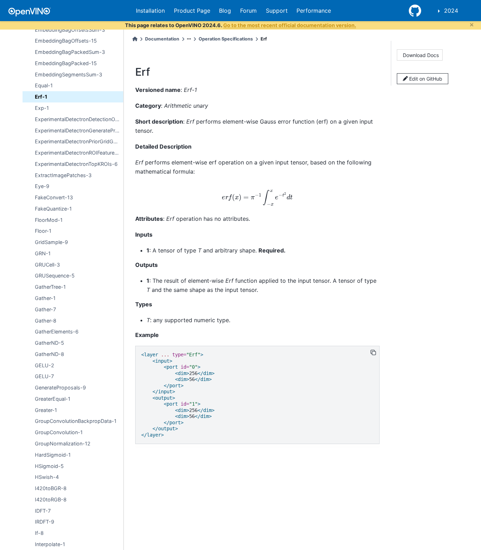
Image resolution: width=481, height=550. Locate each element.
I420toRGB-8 (51, 499)
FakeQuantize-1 (53, 209)
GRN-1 (43, 253)
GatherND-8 (49, 354)
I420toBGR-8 (51, 488)
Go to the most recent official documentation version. (289, 25)
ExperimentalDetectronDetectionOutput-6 (79, 119)
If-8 (39, 533)
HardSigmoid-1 (53, 455)
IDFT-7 (43, 511)
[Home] (134, 39)
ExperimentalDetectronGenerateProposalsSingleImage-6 (79, 130)
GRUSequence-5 (55, 276)
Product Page (192, 10)
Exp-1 (42, 108)
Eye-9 (42, 186)
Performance (313, 10)
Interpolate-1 (50, 544)
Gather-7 (45, 309)
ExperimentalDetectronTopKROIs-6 (76, 164)
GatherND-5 (49, 343)
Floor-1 (43, 231)
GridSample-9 (51, 242)
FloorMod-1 (49, 220)
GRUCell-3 (47, 265)
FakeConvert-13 (54, 197)
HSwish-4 (47, 477)
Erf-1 (41, 97)
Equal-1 (44, 85)
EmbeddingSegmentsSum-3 (68, 74)
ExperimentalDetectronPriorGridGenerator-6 (79, 141)
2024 (451, 10)
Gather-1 (45, 298)
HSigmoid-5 (49, 466)
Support (277, 10)
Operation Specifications (226, 39)
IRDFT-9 (44, 522)
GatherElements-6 (57, 332)
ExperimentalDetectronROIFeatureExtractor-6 (79, 153)
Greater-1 (46, 410)
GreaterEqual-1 (52, 399)
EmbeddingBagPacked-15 (66, 63)
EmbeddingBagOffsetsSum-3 (70, 30)
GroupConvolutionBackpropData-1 (76, 421)
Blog (225, 10)
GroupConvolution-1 (59, 432)
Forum (248, 10)
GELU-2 (44, 365)
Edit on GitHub (425, 79)
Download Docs (421, 55)
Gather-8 (45, 321)
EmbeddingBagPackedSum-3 (70, 52)
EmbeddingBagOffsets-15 (66, 41)
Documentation (162, 39)
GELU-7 (44, 376)
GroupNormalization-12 (62, 443)
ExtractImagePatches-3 (63, 175)
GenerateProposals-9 (60, 387)
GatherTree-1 (50, 287)
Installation (150, 10)
